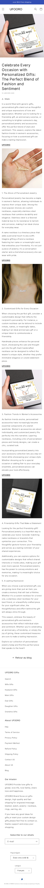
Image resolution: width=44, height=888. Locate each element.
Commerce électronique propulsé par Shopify (27, 883)
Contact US (10, 760)
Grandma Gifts (11, 712)
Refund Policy (11, 749)
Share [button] (7, 99)
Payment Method (12, 743)
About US (9, 765)
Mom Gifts (9, 695)
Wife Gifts (9, 684)
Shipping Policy (11, 754)
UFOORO (11, 883)
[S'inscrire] (36, 841)
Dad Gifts (9, 701)
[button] (3, 9)
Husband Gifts (11, 690)
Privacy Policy (11, 738)
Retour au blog (23, 657)
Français (20, 870)
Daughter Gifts (11, 706)
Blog (7, 770)
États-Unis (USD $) (20, 858)
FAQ (6, 727)
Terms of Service (12, 732)
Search (8, 679)
